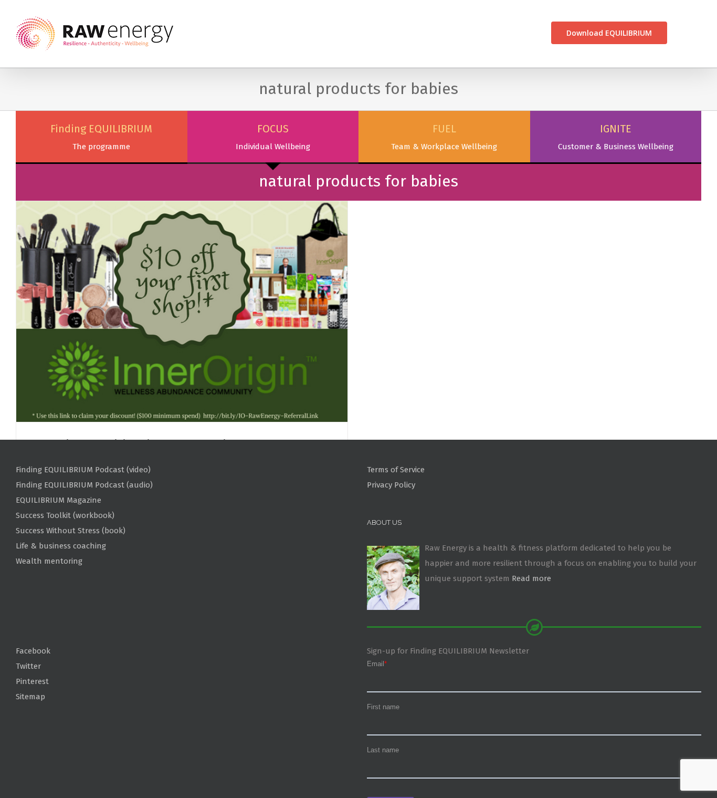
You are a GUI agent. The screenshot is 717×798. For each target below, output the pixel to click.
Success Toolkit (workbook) (65, 565)
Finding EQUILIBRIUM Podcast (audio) (84, 535)
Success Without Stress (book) (70, 580)
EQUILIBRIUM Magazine (58, 550)
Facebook (33, 701)
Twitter (28, 716)
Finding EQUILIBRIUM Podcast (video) (83, 519)
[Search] (684, 33)
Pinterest (32, 730)
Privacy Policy (391, 535)
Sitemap (30, 746)
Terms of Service (396, 519)
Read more (531, 628)
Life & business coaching (61, 595)
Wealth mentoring (49, 610)
